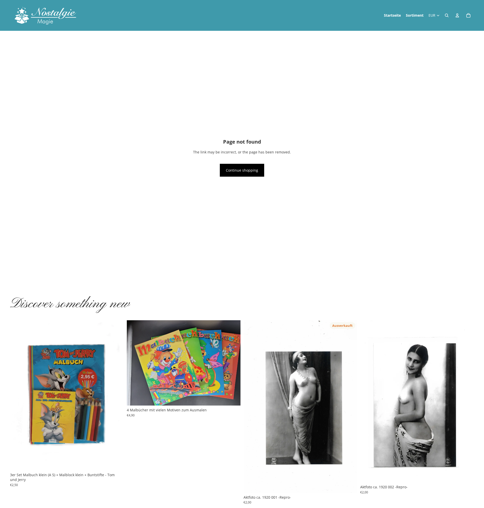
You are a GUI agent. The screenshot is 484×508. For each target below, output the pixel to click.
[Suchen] (446, 15)
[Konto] (457, 15)
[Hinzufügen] (115, 462)
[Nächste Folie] (116, 395)
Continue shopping (242, 170)
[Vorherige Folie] (17, 395)
